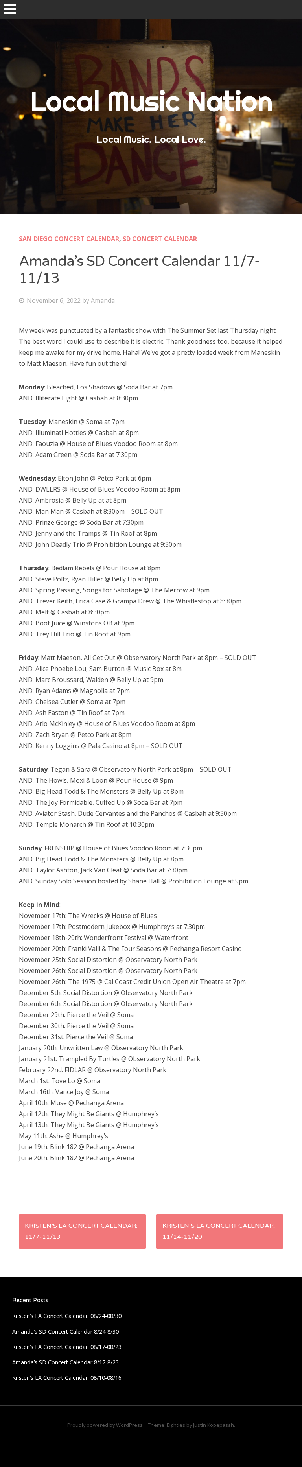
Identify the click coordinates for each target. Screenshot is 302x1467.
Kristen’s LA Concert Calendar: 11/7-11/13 (81, 1231)
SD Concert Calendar (160, 238)
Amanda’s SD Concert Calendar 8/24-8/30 (65, 1331)
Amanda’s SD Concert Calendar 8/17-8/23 (65, 1362)
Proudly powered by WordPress (105, 1424)
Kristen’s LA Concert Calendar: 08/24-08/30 (67, 1316)
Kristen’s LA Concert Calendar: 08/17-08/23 (67, 1347)
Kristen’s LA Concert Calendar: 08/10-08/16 (67, 1377)
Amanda (103, 300)
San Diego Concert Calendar (69, 238)
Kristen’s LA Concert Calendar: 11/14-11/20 (218, 1231)
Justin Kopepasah (213, 1424)
